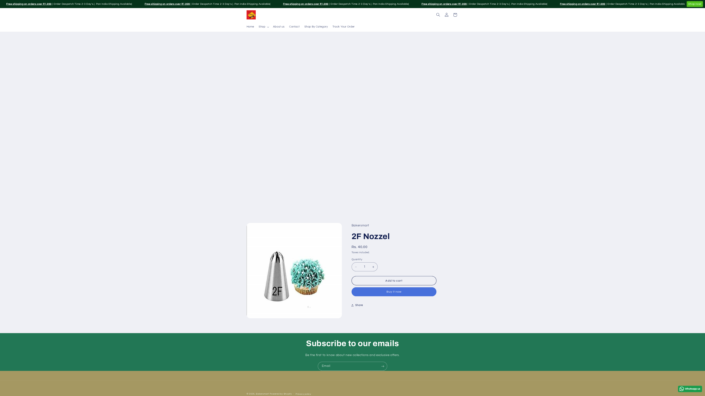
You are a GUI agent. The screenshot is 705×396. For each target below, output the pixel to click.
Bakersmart (262, 394)
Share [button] (359, 305)
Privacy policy (303, 394)
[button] (263, 27)
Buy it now (394, 291)
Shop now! (694, 4)
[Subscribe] (383, 366)
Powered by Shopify (281, 394)
